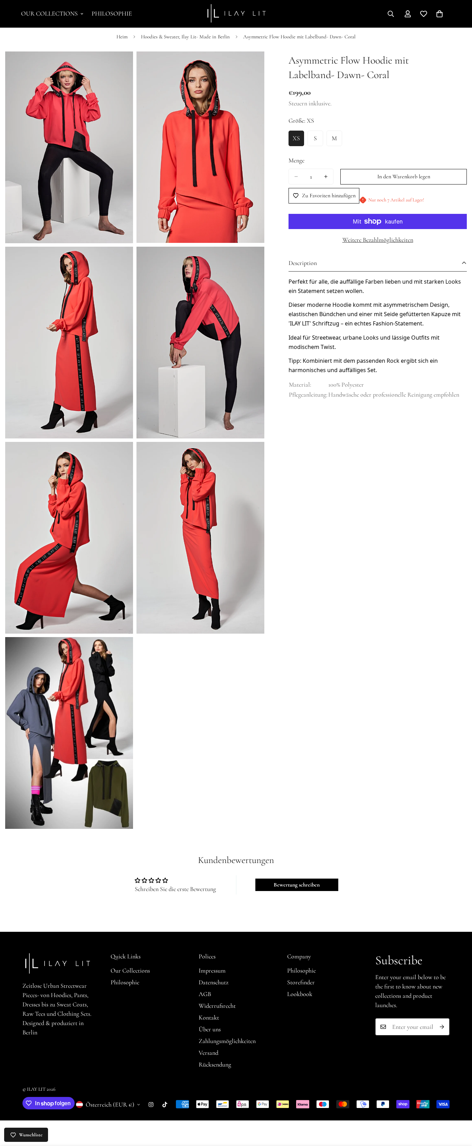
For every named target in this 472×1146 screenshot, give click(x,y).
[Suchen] (391, 13)
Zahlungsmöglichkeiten (227, 1041)
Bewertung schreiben (297, 884)
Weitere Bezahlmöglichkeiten (377, 240)
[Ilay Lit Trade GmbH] (236, 14)
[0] (439, 14)
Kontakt (209, 1017)
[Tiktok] (165, 1104)
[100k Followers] (151, 1104)
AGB (205, 994)
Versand (208, 1053)
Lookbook (299, 994)
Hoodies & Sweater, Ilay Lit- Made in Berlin (185, 37)
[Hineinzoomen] (120, 66)
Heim (122, 37)
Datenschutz (213, 982)
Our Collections (49, 13)
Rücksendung (215, 1064)
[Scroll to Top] (458, 1108)
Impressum (212, 970)
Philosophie (112, 13)
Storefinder (301, 982)
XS (298, 140)
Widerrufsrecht (217, 1006)
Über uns (210, 1029)
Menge (296, 160)
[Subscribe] (442, 1026)
